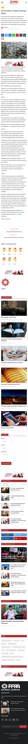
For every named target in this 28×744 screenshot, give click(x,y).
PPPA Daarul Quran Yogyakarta (8, 623)
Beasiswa (4, 643)
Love (15, 254)
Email (2, 445)
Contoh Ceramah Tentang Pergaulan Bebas (17, 512)
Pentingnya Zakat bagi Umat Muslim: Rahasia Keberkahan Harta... (18, 584)
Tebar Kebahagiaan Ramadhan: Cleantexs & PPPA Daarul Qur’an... (18, 709)
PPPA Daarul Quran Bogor (6, 319)
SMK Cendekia (21, 650)
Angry (3, 264)
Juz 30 (23, 640)
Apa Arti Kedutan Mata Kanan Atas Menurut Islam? (18, 504)
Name (2, 438)
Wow (15, 264)
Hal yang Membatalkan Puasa (14, 231)
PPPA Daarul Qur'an (11, 650)
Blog (3, 7)
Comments (5, 434)
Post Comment (6, 463)
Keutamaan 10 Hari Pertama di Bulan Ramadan (11, 340)
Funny (20, 254)
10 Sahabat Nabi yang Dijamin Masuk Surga (13, 406)
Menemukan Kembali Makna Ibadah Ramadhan (17, 702)
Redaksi (6, 27)
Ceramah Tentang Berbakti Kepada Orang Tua (17, 489)
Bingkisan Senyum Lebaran (8, 660)
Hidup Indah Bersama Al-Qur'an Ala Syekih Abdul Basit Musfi (13, 697)
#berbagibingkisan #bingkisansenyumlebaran (12, 656)
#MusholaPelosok (6, 647)
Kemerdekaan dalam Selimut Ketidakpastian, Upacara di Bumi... (18, 566)
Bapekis (18, 660)
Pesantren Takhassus (7, 640)
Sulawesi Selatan (12, 643)
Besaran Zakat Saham (7, 428)
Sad (9, 264)
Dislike (9, 254)
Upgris (11, 653)
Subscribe (23, 726)
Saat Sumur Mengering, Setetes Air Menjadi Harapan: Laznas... (19, 591)
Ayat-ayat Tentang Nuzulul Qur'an (10, 384)
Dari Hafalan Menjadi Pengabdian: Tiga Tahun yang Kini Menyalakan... (18, 520)
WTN (3, 650)
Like (4, 254)
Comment (4, 451)
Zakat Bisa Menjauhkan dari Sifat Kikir (14, 237)
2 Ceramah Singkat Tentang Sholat (17, 496)
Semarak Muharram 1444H (18, 647)
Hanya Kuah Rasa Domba (10, 621)
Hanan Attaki (5, 653)
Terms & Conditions (13, 738)
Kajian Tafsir (16, 640)
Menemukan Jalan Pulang (8, 317)
